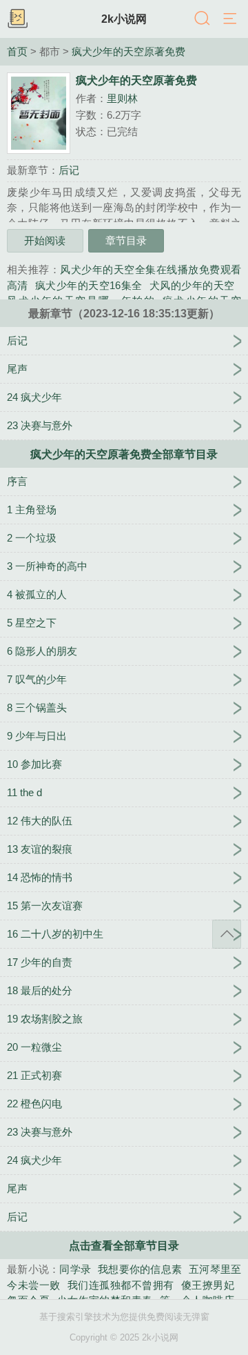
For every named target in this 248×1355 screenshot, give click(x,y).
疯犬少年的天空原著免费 (128, 51)
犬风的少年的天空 (191, 285)
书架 (17, 19)
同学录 (75, 1269)
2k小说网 (124, 18)
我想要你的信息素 (140, 1269)
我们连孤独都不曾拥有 (121, 1285)
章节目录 (126, 240)
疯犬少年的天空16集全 (89, 285)
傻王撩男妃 (207, 1285)
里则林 (122, 98)
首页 (17, 51)
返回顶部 (226, 934)
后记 (69, 170)
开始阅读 (44, 240)
